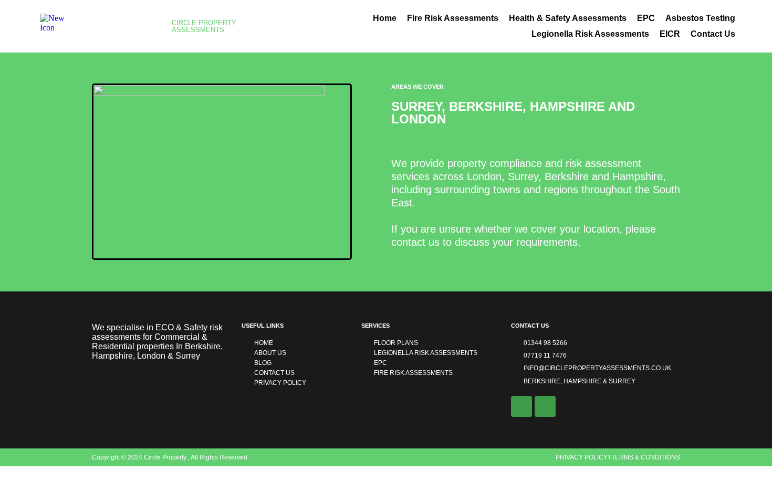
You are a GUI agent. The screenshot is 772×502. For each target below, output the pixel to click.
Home (385, 18)
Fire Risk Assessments (452, 18)
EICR (670, 33)
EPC (646, 18)
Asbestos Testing (700, 18)
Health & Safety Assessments (568, 18)
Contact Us (713, 33)
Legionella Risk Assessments (590, 33)
